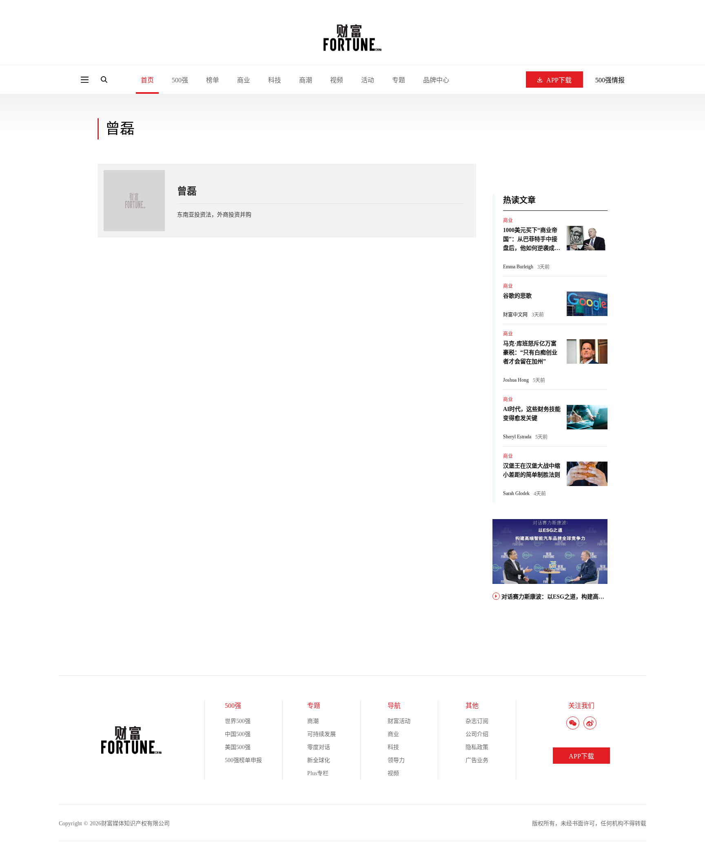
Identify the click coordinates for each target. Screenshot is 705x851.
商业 (243, 80)
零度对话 (318, 747)
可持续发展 (321, 734)
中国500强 (238, 734)
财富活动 (399, 721)
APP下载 (559, 80)
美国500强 (238, 747)
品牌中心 (436, 80)
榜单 (212, 80)
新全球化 (318, 760)
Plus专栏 (317, 773)
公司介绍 (477, 734)
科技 (274, 80)
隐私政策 (477, 747)
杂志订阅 (477, 721)
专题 (398, 80)
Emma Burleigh (518, 267)
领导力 (396, 760)
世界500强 (238, 721)
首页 (147, 80)
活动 (367, 80)
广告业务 (477, 760)
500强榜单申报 (243, 760)
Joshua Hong (516, 380)
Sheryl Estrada (517, 437)
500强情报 (610, 80)
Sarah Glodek (516, 493)
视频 (336, 80)
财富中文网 (515, 315)
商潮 (305, 80)
